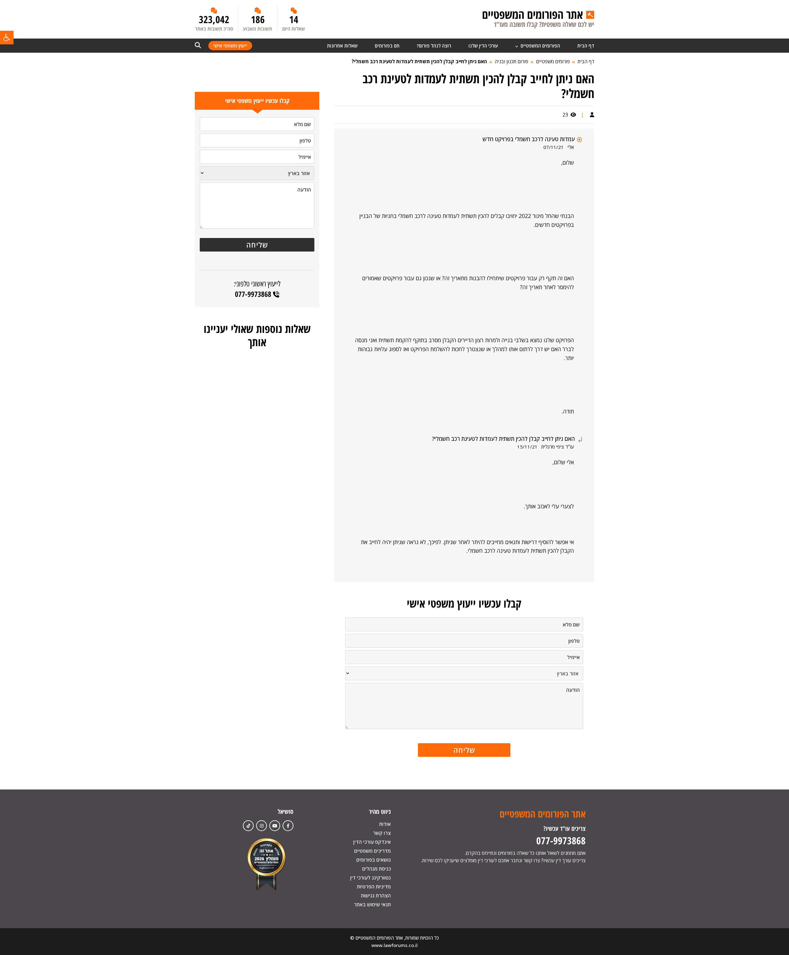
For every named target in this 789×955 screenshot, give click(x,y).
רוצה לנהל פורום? (434, 46)
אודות (385, 824)
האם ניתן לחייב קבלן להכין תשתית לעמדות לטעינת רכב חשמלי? (419, 61)
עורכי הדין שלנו (483, 46)
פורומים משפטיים (553, 61)
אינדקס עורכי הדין (372, 841)
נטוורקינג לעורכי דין (370, 877)
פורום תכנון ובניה (511, 61)
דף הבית (585, 46)
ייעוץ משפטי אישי (230, 46)
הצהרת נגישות (376, 895)
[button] (7, 37)
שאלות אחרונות (342, 46)
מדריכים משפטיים (372, 850)
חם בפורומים (387, 46)
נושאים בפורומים (373, 859)
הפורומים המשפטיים (539, 46)
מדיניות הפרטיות (374, 886)
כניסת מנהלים (376, 868)
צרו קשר (382, 833)
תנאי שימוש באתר (372, 904)
